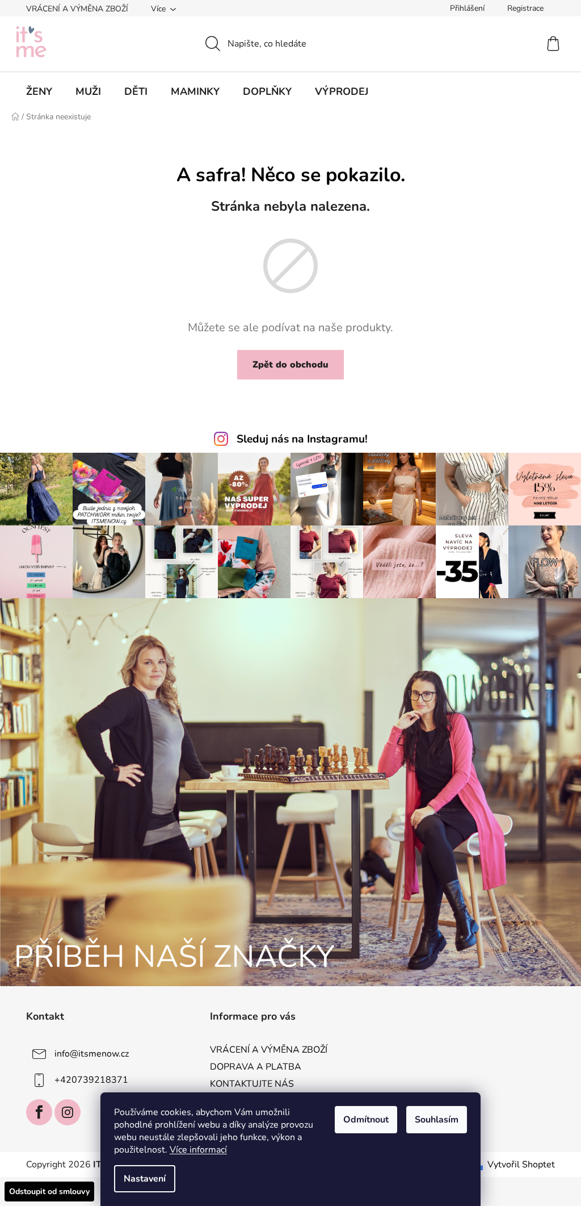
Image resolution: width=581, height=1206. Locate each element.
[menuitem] (39, 91)
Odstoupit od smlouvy (49, 1191)
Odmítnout (366, 1119)
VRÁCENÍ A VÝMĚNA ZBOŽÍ (77, 8)
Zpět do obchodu (290, 364)
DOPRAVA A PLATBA (255, 1067)
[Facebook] (39, 1112)
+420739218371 (91, 1080)
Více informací (198, 1150)
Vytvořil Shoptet (521, 1164)
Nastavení (145, 1178)
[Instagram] (67, 1112)
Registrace (525, 8)
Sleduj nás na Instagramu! (302, 439)
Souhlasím (436, 1119)
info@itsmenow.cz (91, 1054)
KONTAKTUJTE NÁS (252, 1084)
